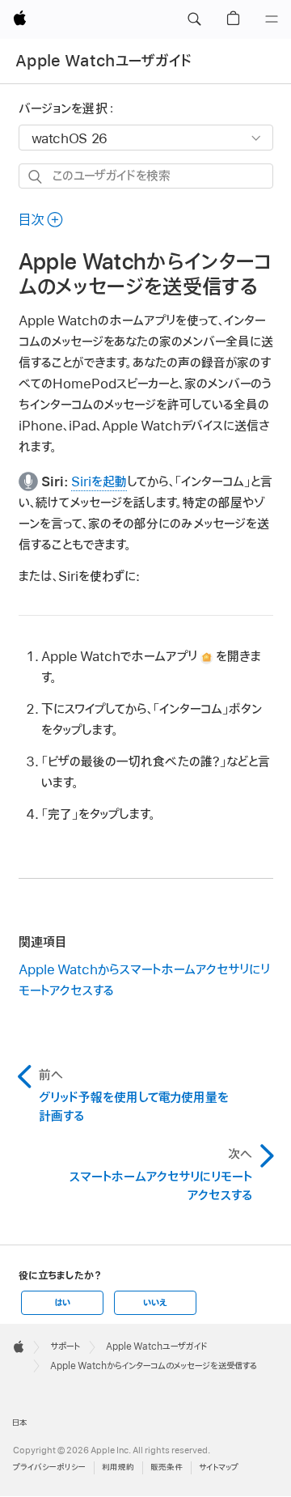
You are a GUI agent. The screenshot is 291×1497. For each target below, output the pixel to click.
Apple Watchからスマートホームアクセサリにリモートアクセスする (144, 980)
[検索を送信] (35, 176)
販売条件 (166, 1467)
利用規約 (118, 1467)
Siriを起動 (99, 482)
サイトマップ (218, 1467)
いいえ (155, 1302)
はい (62, 1302)
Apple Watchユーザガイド (103, 61)
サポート (65, 1346)
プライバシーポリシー (49, 1467)
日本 (19, 1423)
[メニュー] (271, 19)
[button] (194, 19)
